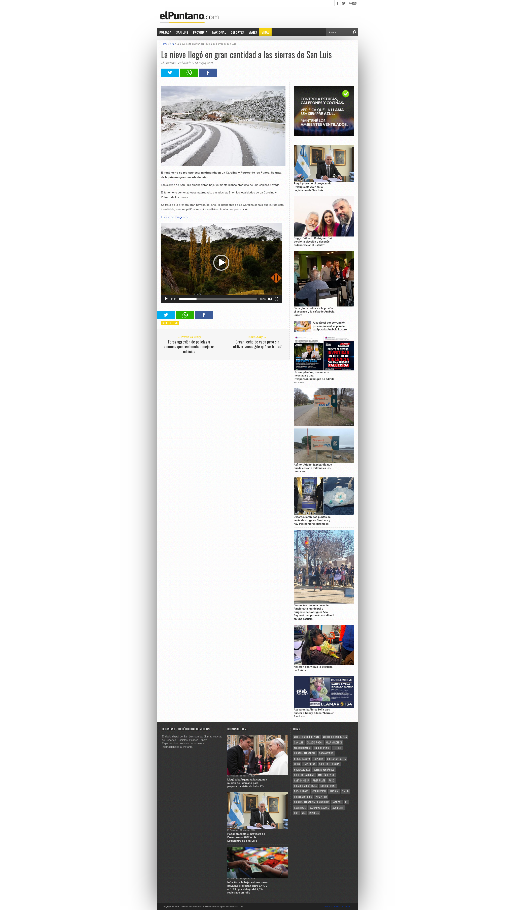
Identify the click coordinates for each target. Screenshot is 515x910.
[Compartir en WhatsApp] (189, 75)
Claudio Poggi (314, 742)
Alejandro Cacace (319, 807)
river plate (319, 780)
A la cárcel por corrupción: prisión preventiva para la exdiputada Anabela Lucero (330, 326)
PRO (296, 813)
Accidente (338, 807)
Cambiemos (300, 807)
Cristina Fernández (304, 753)
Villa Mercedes (334, 742)
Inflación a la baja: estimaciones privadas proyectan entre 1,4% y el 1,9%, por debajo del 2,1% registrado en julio (247, 887)
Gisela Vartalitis (336, 758)
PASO (331, 780)
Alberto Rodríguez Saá (306, 737)
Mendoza (314, 813)
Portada (165, 32)
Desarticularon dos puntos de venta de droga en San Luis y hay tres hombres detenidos (312, 520)
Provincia (200, 32)
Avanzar (337, 802)
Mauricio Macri (302, 748)
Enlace (337, 906)
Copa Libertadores (329, 764)
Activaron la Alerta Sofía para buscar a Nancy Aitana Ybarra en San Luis (314, 713)
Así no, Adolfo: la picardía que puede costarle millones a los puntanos (313, 468)
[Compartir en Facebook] (208, 75)
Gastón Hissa (301, 780)
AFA (304, 813)
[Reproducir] (166, 299)
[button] (221, 263)
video (297, 764)
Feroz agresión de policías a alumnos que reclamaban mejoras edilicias (189, 346)
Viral (265, 32)
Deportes (237, 32)
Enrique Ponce (322, 748)
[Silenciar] (270, 299)
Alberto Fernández (324, 769)
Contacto (346, 906)
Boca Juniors (301, 791)
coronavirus (326, 753)
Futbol (337, 748)
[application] (221, 262)
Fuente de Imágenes (174, 217)
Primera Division (303, 796)
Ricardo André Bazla (305, 786)
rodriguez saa (302, 769)
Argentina (321, 796)
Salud (345, 791)
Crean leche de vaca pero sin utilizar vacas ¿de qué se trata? (257, 344)
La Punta (318, 758)
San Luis (182, 32)
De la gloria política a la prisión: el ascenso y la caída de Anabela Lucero (314, 312)
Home (164, 43)
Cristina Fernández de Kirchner (311, 802)
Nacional (219, 32)
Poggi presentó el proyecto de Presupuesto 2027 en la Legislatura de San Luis (312, 187)
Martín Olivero (326, 775)
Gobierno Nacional (304, 775)
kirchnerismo (327, 786)
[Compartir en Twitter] (170, 75)
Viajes (253, 32)
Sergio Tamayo (302, 758)
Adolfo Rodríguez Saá (335, 737)
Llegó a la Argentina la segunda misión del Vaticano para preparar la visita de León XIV (247, 783)
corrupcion (319, 791)
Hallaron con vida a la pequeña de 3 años (313, 668)
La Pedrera (309, 764)
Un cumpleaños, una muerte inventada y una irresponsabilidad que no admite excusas (314, 377)
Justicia (334, 791)
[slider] (218, 299)
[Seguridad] (324, 135)
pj (346, 802)
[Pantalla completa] (276, 299)
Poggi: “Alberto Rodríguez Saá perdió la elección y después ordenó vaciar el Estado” (313, 242)
